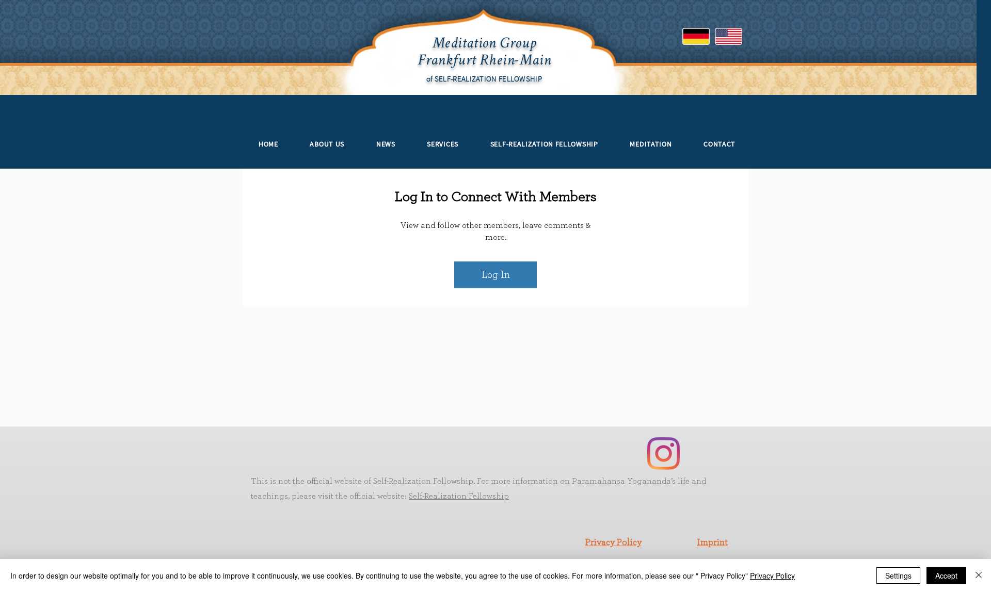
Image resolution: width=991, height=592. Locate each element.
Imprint (712, 542)
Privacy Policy (613, 542)
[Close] (978, 575)
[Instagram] (663, 453)
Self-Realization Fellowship (459, 496)
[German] (696, 36)
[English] (728, 36)
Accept (946, 575)
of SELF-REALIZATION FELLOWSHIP (484, 79)
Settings (898, 575)
